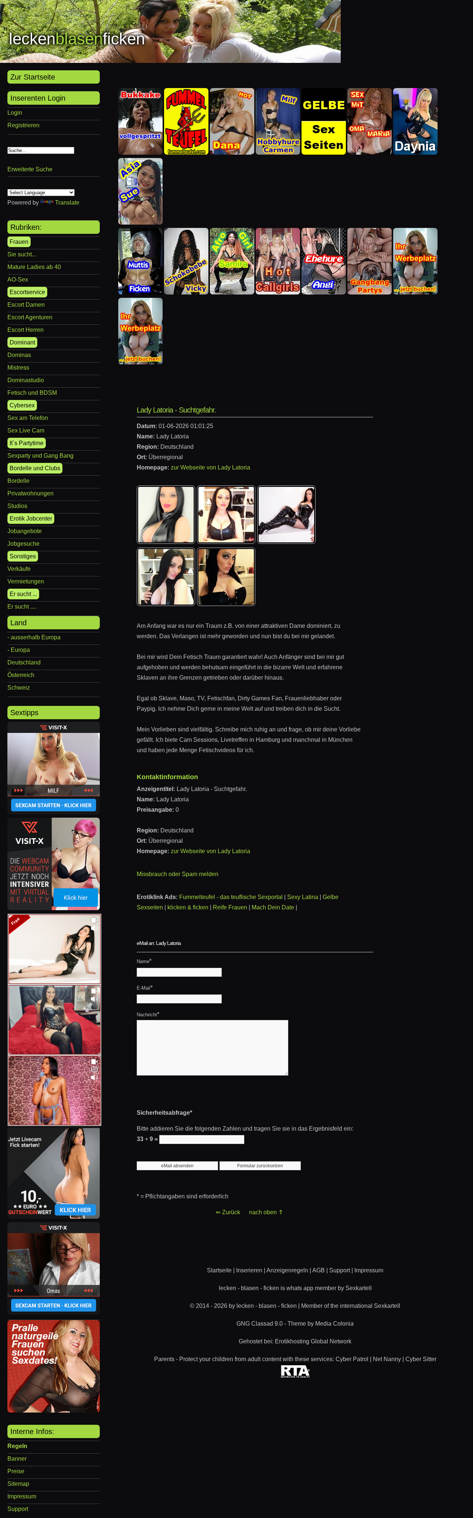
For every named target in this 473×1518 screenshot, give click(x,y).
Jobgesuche (23, 544)
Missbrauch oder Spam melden (177, 874)
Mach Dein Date (273, 907)
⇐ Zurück (228, 1212)
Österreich (20, 675)
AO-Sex (17, 279)
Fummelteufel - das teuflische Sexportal (231, 897)
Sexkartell (359, 1288)
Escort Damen (26, 305)
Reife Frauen (230, 907)
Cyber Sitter (420, 1359)
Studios (17, 506)
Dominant (22, 342)
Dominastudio (25, 380)
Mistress (18, 367)
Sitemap (18, 1484)
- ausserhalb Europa (34, 637)
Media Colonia (334, 1323)
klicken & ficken (187, 907)
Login (14, 113)
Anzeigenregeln (287, 1270)
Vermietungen (25, 581)
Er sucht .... (21, 606)
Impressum (21, 1496)
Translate (67, 202)
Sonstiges (23, 556)
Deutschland (24, 662)
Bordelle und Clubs (35, 468)
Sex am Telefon (27, 418)
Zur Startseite (32, 77)
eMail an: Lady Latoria (159, 943)
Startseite (219, 1270)
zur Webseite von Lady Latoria (210, 467)
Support (17, 1509)
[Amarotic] (53, 1410)
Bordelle (18, 481)
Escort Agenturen (29, 317)
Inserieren (249, 1270)
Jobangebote (24, 531)
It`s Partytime (27, 443)
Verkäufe (19, 569)
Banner (17, 1458)
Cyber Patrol (352, 1359)
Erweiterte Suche (29, 169)
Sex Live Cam (25, 430)
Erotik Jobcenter (31, 518)
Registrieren (23, 125)
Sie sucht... (21, 254)
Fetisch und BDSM (32, 393)
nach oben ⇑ (266, 1212)
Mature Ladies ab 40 (34, 267)
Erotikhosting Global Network (313, 1341)
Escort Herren (25, 330)
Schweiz (18, 687)
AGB (318, 1270)
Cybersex (22, 405)
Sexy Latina (302, 897)
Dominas (19, 355)
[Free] (54, 981)
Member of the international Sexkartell (350, 1306)
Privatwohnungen (30, 493)
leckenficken (77, 39)
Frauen (19, 242)
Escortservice (27, 292)
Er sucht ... (23, 594)
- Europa (18, 650)
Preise (15, 1471)
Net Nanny (387, 1359)
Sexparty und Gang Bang (40, 455)
